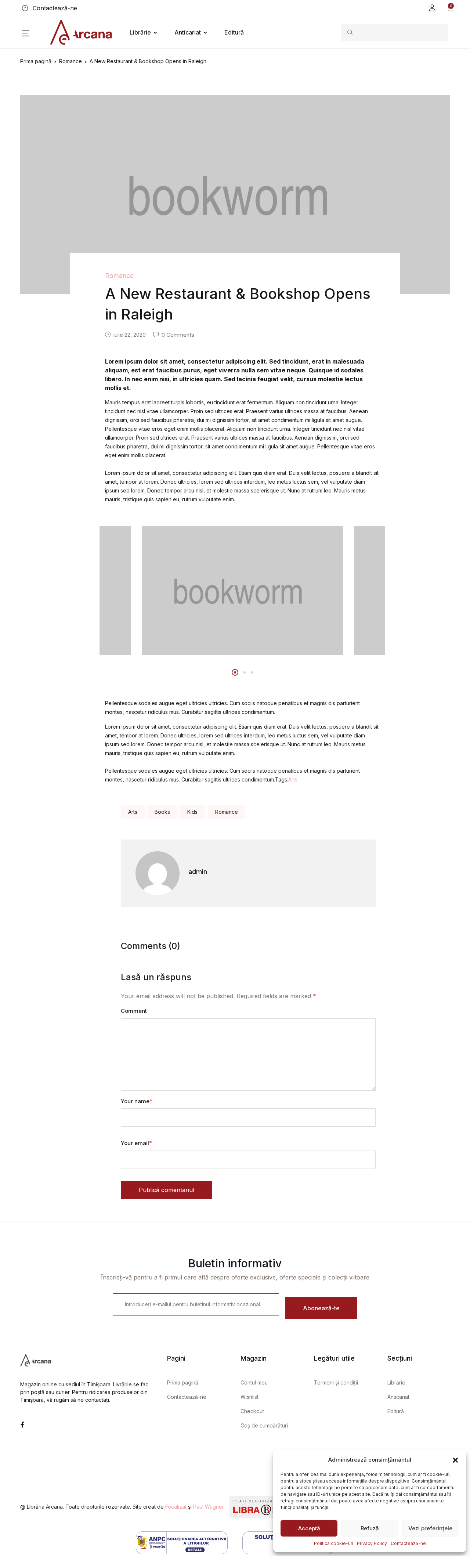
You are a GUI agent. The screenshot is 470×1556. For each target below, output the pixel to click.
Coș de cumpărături (264, 1425)
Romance (70, 61)
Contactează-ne (408, 1543)
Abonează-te (321, 1308)
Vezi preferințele (430, 1528)
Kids (192, 812)
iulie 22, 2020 (129, 334)
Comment (134, 1010)
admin (197, 872)
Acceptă (309, 1528)
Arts (292, 779)
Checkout (252, 1411)
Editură (234, 32)
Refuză (370, 1528)
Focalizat (176, 1506)
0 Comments (178, 334)
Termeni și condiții (336, 1382)
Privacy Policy (372, 1543)
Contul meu (254, 1382)
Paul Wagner (208, 1506)
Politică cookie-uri (333, 1543)
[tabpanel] (242, 590)
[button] (455, 1459)
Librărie (140, 32)
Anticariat (187, 32)
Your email (136, 1143)
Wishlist (249, 1397)
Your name (136, 1101)
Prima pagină (35, 61)
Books (162, 812)
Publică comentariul (166, 1190)
